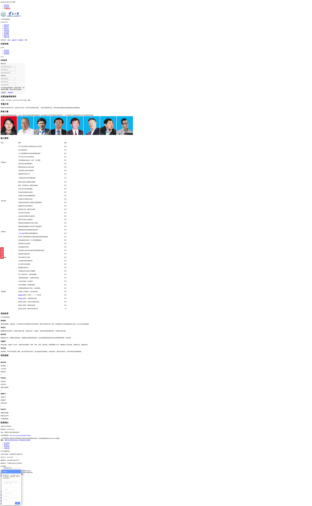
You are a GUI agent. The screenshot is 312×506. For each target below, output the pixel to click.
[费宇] (42, 134)
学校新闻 (6, 52)
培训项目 (6, 30)
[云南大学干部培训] (11, 13)
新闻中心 (6, 28)
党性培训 (6, 5)
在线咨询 (10, 92)
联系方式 (6, 35)
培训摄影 (6, 33)
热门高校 (6, 443)
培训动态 (6, 50)
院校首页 (6, 25)
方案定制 (6, 448)
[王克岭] (58, 134)
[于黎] (9, 134)
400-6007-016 (4, 22)
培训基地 (6, 6)
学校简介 (6, 26)
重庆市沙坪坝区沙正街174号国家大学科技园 (17, 440)
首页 (8, 40)
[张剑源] (125, 134)
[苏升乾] (25, 134)
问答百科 (6, 446)
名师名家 (6, 32)
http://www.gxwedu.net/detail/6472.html (20, 435)
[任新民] (108, 134)
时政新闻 (6, 53)
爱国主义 (20, 295)
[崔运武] (75, 134)
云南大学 (14, 40)
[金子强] (92, 134)
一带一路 (20, 233)
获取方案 (6, 37)
